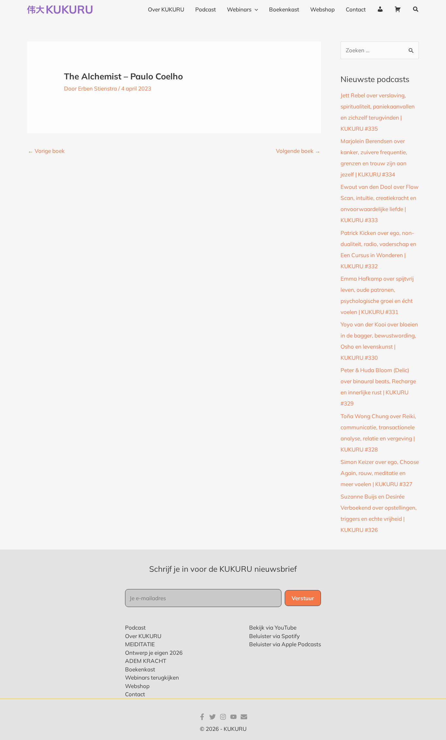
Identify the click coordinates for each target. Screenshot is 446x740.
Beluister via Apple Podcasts (285, 644)
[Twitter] (212, 717)
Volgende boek (298, 150)
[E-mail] (244, 717)
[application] (254, 9)
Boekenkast (140, 669)
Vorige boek (46, 150)
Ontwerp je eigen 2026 (154, 652)
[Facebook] (202, 717)
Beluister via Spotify (274, 636)
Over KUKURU (143, 636)
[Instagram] (223, 717)
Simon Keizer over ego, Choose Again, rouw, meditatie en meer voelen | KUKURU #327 (380, 472)
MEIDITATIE (140, 644)
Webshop (137, 685)
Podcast (135, 627)
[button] (416, 9)
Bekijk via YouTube (272, 627)
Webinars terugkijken (152, 677)
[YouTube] (233, 717)
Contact (135, 694)
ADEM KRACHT (145, 660)
